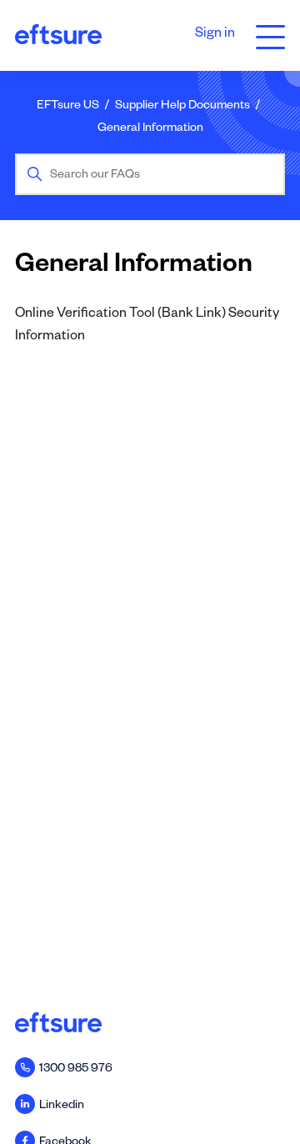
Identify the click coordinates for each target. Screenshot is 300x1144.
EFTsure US (68, 106)
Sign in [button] (215, 35)
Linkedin (61, 1106)
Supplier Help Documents (182, 106)
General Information (150, 129)
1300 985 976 (75, 1069)
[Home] (58, 36)
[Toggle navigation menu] (266, 35)
